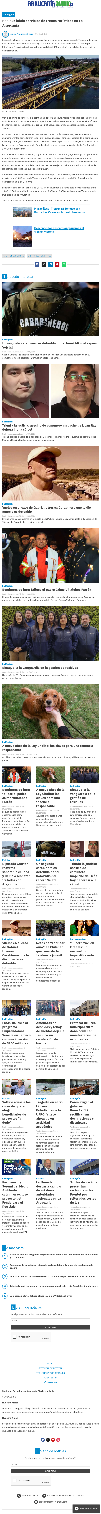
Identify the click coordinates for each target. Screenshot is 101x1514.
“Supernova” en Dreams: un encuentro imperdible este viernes (82, 951)
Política (6, 860)
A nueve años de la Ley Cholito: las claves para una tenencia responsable (47, 748)
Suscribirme (51, 1327)
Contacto (50, 1363)
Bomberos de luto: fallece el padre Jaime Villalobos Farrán (46, 590)
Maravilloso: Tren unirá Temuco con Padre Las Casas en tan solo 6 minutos (59, 210)
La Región (8, 14)
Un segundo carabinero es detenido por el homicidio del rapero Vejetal (49, 345)
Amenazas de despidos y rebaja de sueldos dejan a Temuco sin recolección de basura (50, 1033)
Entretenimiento (79, 939)
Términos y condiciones (50, 1373)
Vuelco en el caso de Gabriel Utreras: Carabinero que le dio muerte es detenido (46, 510)
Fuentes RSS (51, 1377)
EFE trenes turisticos (39, 256)
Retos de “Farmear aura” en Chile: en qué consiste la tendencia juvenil (50, 949)
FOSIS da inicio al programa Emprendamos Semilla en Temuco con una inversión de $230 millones (16, 1033)
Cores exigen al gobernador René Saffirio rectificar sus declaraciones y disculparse (82, 1112)
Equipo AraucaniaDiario (21, 34)
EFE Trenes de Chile (13, 256)
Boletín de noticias (27, 1307)
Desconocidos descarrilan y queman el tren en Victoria (59, 229)
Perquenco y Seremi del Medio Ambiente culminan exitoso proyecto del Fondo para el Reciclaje (15, 1194)
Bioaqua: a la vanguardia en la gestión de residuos (40, 668)
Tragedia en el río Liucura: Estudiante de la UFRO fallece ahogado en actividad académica (49, 1114)
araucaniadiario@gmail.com (53, 1501)
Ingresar (52, 1382)
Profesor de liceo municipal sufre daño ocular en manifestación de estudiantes (83, 1031)
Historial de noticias (51, 1368)
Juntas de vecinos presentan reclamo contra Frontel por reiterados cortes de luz (83, 1192)
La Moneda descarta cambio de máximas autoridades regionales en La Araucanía (48, 1192)
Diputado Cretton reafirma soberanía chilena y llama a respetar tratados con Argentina (16, 874)
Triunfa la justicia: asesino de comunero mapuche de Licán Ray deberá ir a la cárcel (49, 427)
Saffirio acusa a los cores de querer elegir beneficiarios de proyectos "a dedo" (16, 1112)
